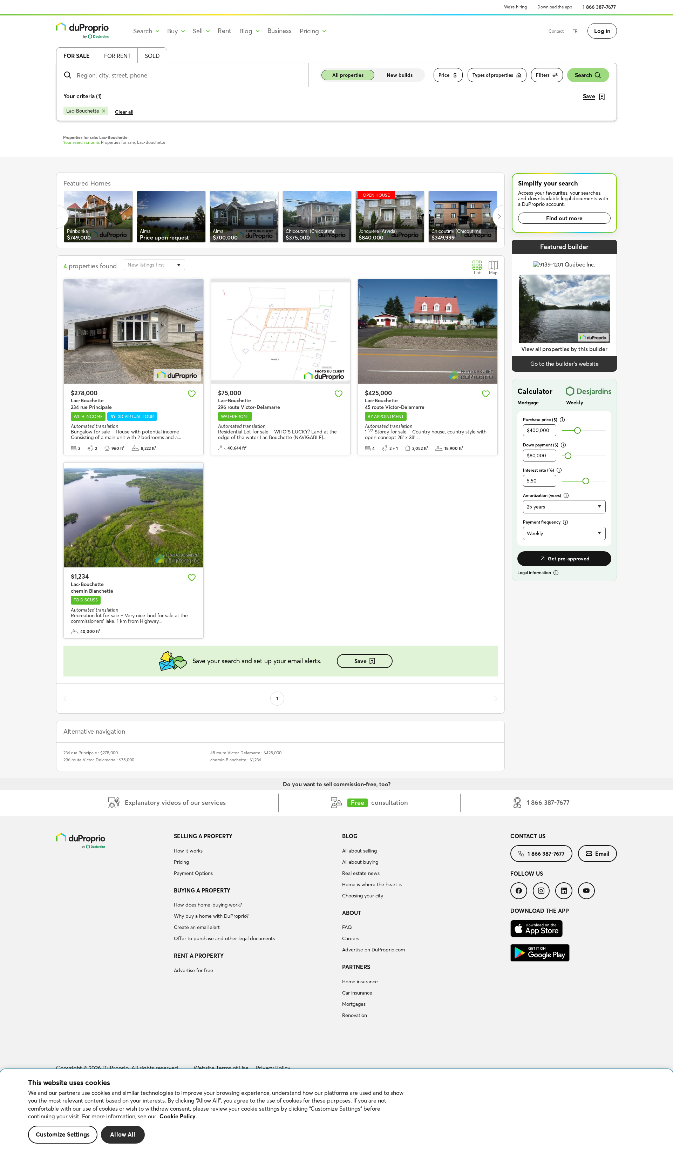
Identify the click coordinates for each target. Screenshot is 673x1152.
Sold (152, 55)
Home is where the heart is (372, 884)
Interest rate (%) (538, 470)
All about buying (360, 862)
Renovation (354, 1015)
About (351, 912)
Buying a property (202, 890)
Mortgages (354, 1004)
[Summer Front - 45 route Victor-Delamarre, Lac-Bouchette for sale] (427, 331)
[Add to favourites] (191, 394)
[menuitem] (255, 855)
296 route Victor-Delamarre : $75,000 (98, 759)
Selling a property (203, 836)
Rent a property (199, 955)
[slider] (577, 430)
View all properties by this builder (564, 349)
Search (583, 75)
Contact (556, 31)
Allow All (123, 1134)
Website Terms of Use (221, 1067)
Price (444, 75)
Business (279, 31)
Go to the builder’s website (564, 363)
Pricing (181, 862)
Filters (543, 75)
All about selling (359, 851)
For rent (117, 55)
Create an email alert (197, 927)
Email (602, 853)
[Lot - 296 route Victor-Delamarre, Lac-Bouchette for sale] (281, 331)
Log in (602, 30)
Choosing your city (362, 895)
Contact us (527, 836)
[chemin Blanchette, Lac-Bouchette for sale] (133, 515)
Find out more (564, 218)
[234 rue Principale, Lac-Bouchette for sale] (133, 331)
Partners (356, 967)
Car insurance (357, 993)
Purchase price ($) (540, 419)
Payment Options (193, 873)
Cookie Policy (177, 1116)
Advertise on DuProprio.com (373, 949)
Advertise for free (193, 970)
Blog (350, 836)
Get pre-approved (569, 558)
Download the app (554, 6)
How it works (188, 851)
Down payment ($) (540, 444)
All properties (347, 75)
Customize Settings (63, 1134)
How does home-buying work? (208, 905)
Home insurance (360, 981)
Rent (224, 31)
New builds (400, 75)
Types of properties (493, 75)
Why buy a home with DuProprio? (211, 916)
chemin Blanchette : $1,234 (235, 759)
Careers (350, 938)
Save (360, 661)
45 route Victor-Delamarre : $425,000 (245, 752)
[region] (336, 1110)
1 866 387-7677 (599, 7)
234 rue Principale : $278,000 (90, 752)
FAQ (347, 927)
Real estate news (361, 873)
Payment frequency (541, 522)
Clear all (124, 112)
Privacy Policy (273, 1067)
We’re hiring (515, 6)
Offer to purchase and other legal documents (224, 938)
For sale (76, 55)
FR (575, 31)
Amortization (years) (542, 495)
